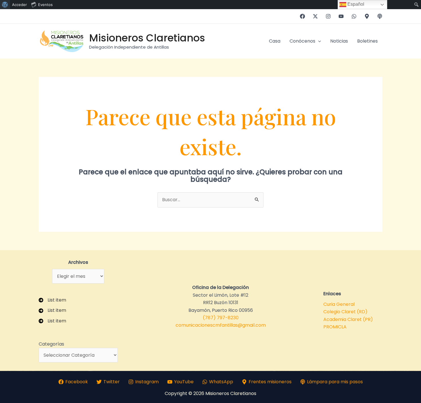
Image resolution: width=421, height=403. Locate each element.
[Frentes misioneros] (366, 16)
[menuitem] (5, 4)
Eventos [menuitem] (45, 4)
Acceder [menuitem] (19, 4)
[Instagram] (328, 16)
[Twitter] (315, 16)
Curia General (339, 304)
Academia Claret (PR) (348, 319)
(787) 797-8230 (221, 317)
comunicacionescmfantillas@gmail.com (221, 325)
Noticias (339, 41)
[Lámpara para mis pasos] (379, 16)
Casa (274, 41)
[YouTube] (341, 16)
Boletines (367, 41)
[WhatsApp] (354, 16)
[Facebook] (302, 16)
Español (355, 4)
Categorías (51, 344)
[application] (318, 41)
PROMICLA (335, 327)
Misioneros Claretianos (147, 38)
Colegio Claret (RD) (345, 311)
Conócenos (302, 41)
